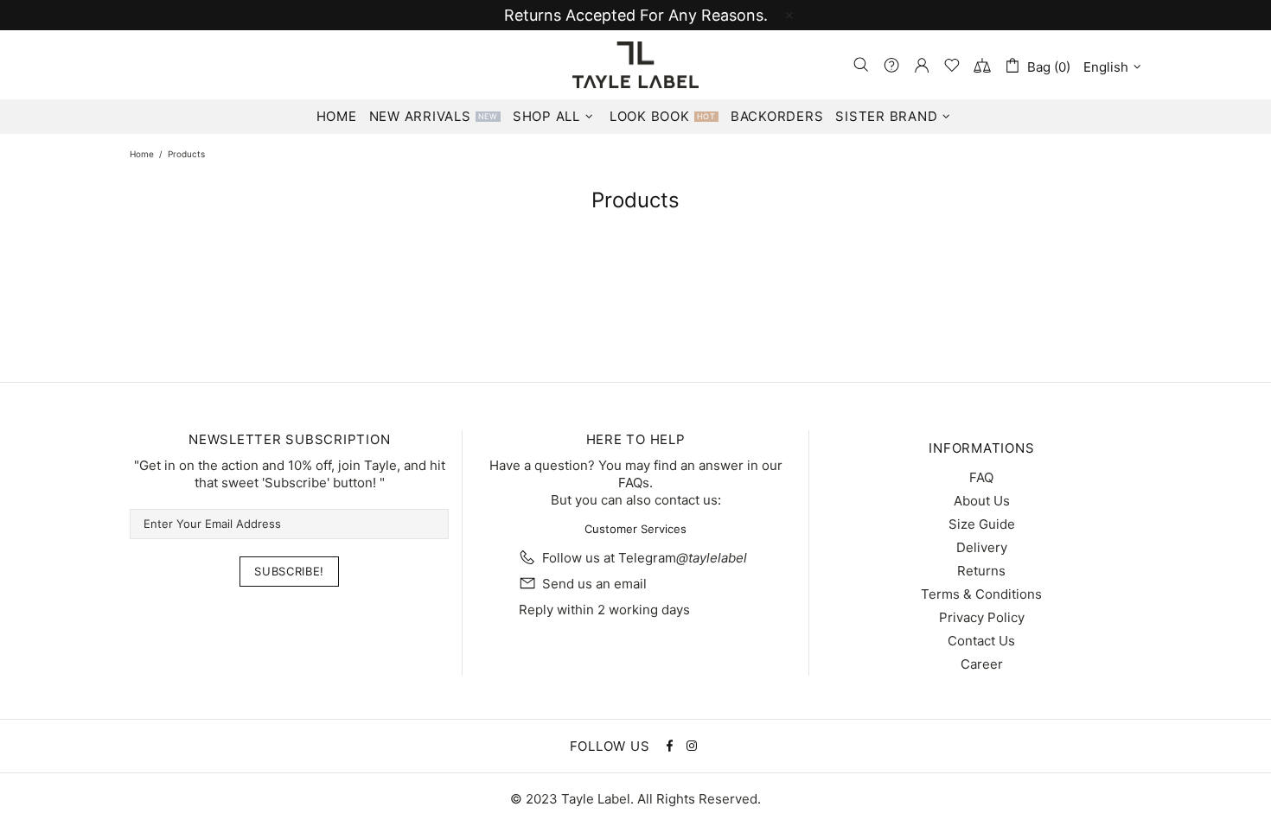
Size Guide (981, 524)
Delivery (981, 547)
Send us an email (594, 583)
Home (142, 154)
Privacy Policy (982, 617)
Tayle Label (635, 65)
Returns (981, 570)
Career (982, 664)
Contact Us (981, 640)
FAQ (981, 477)
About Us (982, 500)
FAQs (633, 482)
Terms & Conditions (981, 594)
